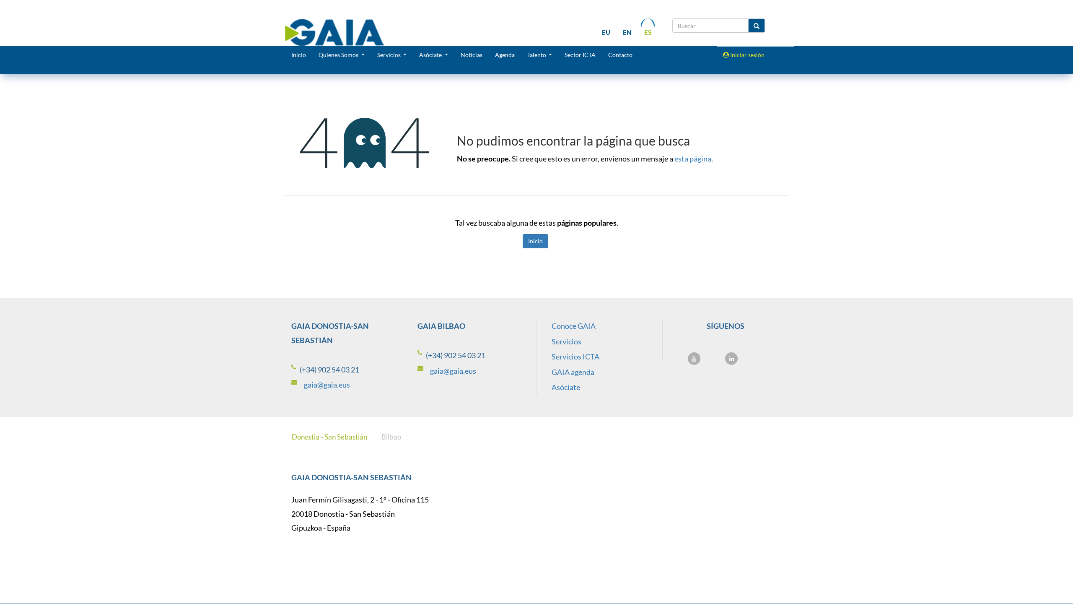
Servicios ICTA (575, 356)
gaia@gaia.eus (327, 384)
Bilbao (391, 436)
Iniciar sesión (747, 54)
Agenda (505, 54)
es (647, 32)
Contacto (620, 54)
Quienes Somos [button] (339, 54)
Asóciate (566, 387)
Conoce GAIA (574, 326)
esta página (692, 158)
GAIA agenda (573, 372)
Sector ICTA (580, 54)
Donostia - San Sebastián (329, 436)
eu (606, 32)
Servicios (566, 341)
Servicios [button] (389, 54)
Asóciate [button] (431, 54)
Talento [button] (537, 54)
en (627, 32)
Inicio (298, 54)
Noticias (471, 54)
